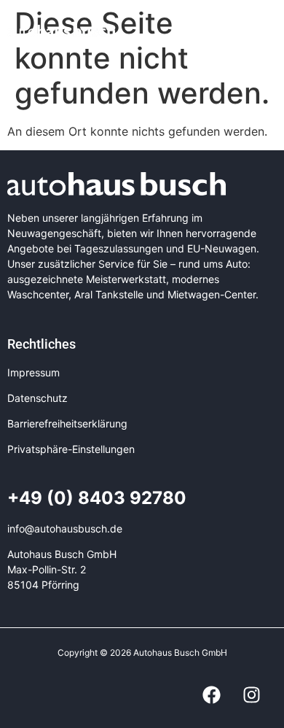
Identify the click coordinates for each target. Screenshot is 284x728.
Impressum (33, 372)
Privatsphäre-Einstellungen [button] (71, 449)
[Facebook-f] (253, 29)
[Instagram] (271, 29)
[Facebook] (211, 695)
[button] (182, 30)
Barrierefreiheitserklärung (67, 423)
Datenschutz (37, 398)
